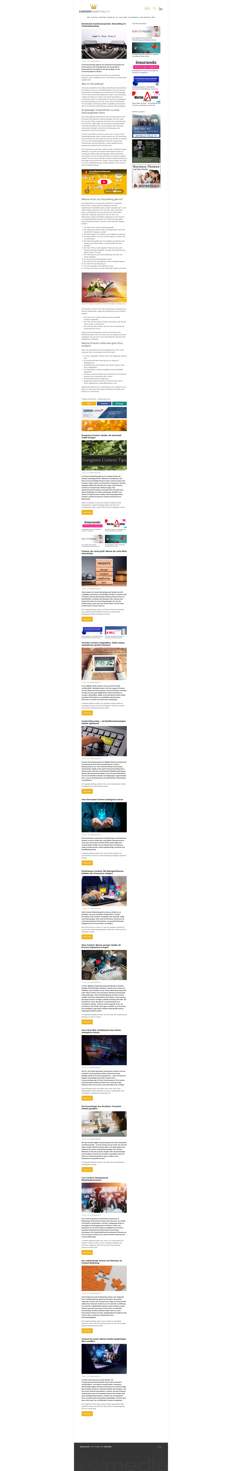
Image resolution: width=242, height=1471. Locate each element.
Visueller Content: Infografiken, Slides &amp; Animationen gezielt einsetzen (103, 644)
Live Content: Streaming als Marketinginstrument (95, 1179)
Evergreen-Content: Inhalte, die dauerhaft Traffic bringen (101, 436)
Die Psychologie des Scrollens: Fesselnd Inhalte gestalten (101, 1107)
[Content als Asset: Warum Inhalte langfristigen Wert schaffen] (104, 1359)
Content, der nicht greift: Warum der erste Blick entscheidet (104, 552)
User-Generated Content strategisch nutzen (102, 799)
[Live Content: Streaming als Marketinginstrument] (104, 1198)
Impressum (84, 1447)
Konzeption (102, 17)
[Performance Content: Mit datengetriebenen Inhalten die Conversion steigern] (104, 891)
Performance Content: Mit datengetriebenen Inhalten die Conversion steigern (103, 872)
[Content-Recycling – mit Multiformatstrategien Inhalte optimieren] (104, 741)
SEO (117, 17)
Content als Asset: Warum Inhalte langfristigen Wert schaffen (104, 1340)
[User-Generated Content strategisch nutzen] (104, 817)
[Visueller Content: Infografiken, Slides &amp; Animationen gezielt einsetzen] (104, 664)
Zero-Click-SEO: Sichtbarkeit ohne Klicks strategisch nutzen (101, 1031)
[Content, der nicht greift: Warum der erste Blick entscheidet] (104, 571)
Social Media (123, 17)
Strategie (94, 17)
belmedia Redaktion (95, 61)
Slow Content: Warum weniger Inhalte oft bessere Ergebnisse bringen (101, 946)
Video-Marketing (145, 17)
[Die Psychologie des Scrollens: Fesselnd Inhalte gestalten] (104, 1124)
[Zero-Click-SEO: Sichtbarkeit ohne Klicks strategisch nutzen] (104, 1050)
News (88, 17)
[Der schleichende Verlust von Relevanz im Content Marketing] (104, 1278)
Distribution (111, 17)
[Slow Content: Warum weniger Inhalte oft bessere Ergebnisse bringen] (104, 965)
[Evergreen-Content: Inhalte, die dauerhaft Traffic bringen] (104, 455)
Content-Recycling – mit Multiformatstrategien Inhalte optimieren (104, 722)
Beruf (153, 17)
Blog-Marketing (133, 17)
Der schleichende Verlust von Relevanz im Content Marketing (102, 1262)
